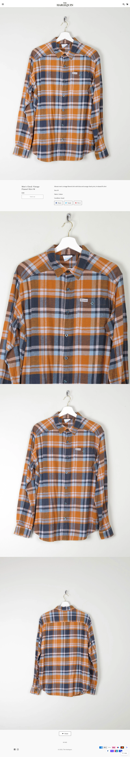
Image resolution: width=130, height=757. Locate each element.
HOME (65, 742)
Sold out (32, 196)
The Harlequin (67, 749)
